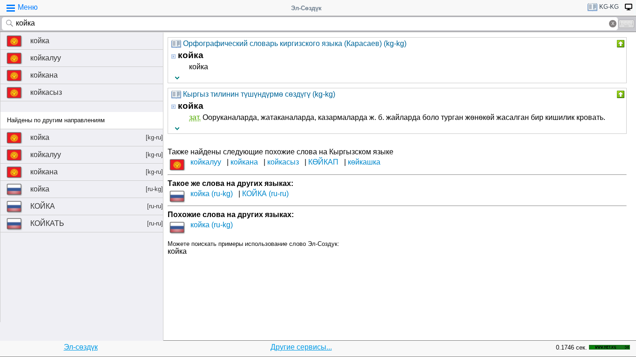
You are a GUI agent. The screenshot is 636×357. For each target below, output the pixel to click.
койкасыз (46, 92)
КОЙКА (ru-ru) (265, 194)
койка (39, 41)
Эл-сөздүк (81, 347)
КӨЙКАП (323, 162)
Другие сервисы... (301, 347)
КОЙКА (96, 206)
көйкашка (364, 162)
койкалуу (45, 58)
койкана (44, 75)
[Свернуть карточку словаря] (619, 43)
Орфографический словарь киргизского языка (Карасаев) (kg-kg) (294, 43)
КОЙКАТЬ (96, 223)
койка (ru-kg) (211, 194)
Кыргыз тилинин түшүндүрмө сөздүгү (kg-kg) (259, 94)
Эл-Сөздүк (306, 8)
